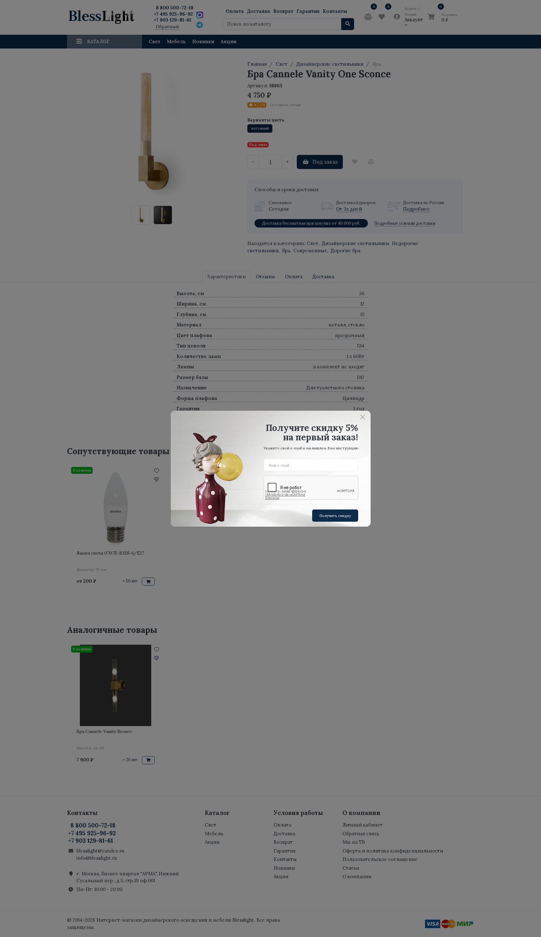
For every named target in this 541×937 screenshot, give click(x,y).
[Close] (363, 417)
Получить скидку (335, 515)
